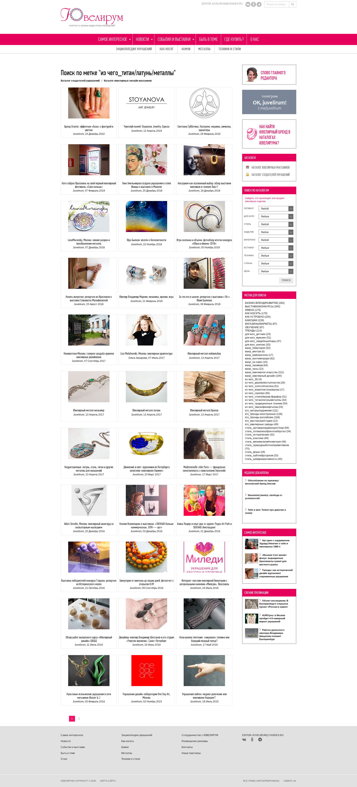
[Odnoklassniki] (253, 4)
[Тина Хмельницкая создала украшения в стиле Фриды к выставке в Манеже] (146, 159)
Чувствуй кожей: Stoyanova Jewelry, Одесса (146, 126)
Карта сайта (107, 781)
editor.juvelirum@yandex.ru (222, 3)
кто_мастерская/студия (261, 420)
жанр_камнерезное (259, 355)
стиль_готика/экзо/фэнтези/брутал (268, 431)
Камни (186, 49)
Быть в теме (208, 39)
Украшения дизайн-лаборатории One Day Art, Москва (146, 696)
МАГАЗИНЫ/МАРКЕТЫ (261, 323)
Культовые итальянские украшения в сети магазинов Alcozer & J (89, 696)
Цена (247, 271)
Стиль (247, 224)
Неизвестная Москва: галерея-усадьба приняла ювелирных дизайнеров (89, 355)
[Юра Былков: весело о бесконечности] (146, 216)
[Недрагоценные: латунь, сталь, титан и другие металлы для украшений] (89, 443)
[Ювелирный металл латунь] (146, 386)
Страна (248, 263)
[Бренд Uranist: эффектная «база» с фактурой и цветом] (89, 103)
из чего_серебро (257, 393)
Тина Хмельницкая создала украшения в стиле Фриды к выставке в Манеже (146, 185)
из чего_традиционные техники (266, 403)
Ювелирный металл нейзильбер (204, 353)
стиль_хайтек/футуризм (261, 455)
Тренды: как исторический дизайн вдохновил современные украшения (276, 573)
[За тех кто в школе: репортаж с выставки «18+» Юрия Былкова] (204, 273)
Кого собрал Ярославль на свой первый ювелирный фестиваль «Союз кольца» (89, 185)
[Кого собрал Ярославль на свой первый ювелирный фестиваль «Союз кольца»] (89, 159)
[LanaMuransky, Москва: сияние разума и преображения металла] (89, 216)
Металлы (204, 49)
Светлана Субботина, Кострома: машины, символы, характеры (204, 128)
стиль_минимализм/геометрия (265, 441)
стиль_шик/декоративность (263, 459)
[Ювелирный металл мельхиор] (89, 386)
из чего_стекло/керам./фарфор (266, 396)
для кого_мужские (258, 337)
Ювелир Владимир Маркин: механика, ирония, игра (146, 297)
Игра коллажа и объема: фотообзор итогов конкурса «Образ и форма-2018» (204, 242)
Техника (249, 255)
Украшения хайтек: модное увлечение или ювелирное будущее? (204, 696)
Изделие (249, 232)
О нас (254, 39)
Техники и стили (230, 49)
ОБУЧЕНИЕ (254, 327)
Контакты (187, 747)
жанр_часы (254, 368)
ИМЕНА (253, 310)
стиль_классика (257, 438)
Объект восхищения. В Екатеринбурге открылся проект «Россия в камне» (273, 603)
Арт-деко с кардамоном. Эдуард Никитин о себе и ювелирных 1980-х (274, 543)
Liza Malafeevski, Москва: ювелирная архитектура (146, 353)
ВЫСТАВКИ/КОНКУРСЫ (262, 306)
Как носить (127, 741)
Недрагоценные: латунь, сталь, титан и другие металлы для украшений (88, 469)
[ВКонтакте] (247, 4)
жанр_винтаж (255, 351)
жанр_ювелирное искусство (264, 372)
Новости (142, 39)
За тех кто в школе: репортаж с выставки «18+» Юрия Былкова (204, 298)
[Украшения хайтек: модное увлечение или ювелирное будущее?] (204, 670)
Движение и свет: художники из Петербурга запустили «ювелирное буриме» (147, 469)
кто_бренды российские (262, 417)
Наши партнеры (191, 753)
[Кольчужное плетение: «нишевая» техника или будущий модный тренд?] (204, 613)
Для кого (249, 216)
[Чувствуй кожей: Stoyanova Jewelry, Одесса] (146, 103)
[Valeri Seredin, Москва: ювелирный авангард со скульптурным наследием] (89, 500)
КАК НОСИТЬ (256, 313)
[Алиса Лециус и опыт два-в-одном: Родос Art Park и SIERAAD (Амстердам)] (204, 500)
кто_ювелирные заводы (261, 424)
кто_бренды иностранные (263, 414)
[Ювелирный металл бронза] (204, 386)
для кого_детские (258, 334)
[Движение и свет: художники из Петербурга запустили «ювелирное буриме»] (146, 443)
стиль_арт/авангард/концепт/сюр (267, 427)
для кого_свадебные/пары (263, 341)
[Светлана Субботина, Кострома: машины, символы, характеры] (204, 103)
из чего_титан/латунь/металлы (266, 400)
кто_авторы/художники (261, 410)
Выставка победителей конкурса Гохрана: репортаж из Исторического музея (88, 582)
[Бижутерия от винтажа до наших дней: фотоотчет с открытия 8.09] (146, 557)
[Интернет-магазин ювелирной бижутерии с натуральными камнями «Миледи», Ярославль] (204, 557)
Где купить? (234, 39)
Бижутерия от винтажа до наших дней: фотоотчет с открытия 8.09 (147, 582)
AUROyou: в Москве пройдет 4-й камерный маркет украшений (272, 618)
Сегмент (249, 208)
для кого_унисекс (257, 344)
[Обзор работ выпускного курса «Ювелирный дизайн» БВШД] (89, 613)
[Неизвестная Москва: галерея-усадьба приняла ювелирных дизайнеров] (89, 330)
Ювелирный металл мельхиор (88, 410)
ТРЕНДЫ (253, 330)
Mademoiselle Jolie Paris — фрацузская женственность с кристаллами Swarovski (204, 469)
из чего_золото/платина (262, 386)
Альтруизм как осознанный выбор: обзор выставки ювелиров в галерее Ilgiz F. (204, 185)
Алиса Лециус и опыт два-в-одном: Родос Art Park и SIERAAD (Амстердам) (204, 525)
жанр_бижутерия (257, 348)
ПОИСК (286, 280)
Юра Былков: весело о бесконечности (146, 240)
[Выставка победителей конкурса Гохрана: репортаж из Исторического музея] (89, 557)
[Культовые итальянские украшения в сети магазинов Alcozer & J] (89, 670)
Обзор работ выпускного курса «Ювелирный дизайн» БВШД (89, 639)
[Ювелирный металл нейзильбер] (204, 330)
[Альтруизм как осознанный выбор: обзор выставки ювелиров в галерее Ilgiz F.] (204, 159)
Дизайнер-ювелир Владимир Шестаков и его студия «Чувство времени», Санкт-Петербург (146, 639)
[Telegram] (259, 4)
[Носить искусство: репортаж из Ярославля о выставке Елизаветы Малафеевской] (89, 273)
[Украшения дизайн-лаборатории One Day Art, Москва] (146, 670)
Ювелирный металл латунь (146, 410)
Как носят (167, 49)
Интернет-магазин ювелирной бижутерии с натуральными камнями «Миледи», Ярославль (204, 582)
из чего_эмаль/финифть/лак (264, 407)
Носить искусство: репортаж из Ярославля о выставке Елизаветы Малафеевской (89, 298)
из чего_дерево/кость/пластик (265, 382)
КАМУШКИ (254, 320)
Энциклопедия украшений (134, 49)
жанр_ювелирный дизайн (263, 375)
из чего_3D (253, 379)
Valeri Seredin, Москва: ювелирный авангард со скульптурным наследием (89, 525)
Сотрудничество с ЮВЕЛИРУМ (200, 735)
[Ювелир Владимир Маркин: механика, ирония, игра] (146, 273)
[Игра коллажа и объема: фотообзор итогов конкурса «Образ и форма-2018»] (204, 216)
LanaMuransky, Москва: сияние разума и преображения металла (89, 242)
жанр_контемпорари (260, 358)
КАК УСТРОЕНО (258, 316)
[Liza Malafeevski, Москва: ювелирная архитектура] (146, 330)
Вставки (249, 247)
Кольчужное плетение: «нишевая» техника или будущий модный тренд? (204, 639)
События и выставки (174, 39)
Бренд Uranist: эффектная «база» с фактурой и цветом (88, 128)
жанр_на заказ (256, 362)
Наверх (288, 781)
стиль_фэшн (255, 452)
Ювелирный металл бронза (204, 410)
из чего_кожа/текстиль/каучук (264, 389)
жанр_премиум (256, 365)
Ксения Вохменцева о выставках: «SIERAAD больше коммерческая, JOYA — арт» (146, 525)
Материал (249, 240)
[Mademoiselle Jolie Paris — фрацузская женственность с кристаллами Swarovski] (204, 443)
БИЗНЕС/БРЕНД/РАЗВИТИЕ (265, 303)
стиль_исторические (259, 434)
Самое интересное (112, 39)
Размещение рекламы (195, 741)
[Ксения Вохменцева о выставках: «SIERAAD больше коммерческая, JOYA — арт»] (146, 500)
